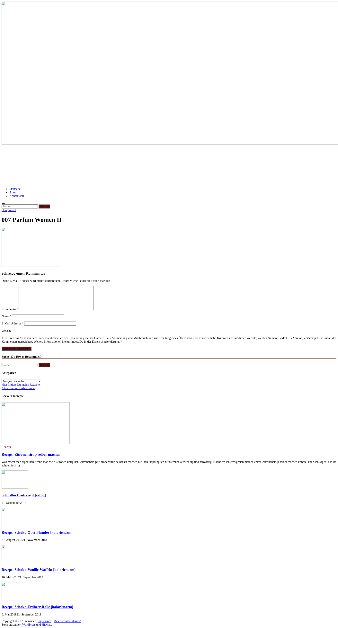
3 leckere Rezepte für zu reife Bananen (32, 166)
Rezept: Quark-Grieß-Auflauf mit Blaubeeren (203, 154)
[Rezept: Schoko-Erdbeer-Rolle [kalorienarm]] (14, 599)
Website (6, 330)
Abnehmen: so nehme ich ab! (263, 154)
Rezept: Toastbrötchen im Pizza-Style (92, 166)
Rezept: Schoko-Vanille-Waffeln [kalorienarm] (39, 570)
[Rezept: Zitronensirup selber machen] (36, 443)
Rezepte (7, 446)
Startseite (15, 188)
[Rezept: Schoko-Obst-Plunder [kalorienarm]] (15, 524)
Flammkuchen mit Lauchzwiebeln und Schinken (40, 154)
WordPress (28, 624)
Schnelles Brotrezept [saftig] (24, 495)
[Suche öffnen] (3, 203)
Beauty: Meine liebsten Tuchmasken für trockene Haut (123, 154)
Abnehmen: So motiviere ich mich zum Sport (158, 166)
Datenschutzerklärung (67, 621)
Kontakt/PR (16, 196)
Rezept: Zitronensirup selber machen (31, 454)
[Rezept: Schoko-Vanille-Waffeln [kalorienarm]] (14, 562)
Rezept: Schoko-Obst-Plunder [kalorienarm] (37, 532)
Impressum (44, 621)
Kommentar (10, 309)
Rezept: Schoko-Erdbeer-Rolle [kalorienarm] (37, 607)
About (13, 192)
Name (6, 316)
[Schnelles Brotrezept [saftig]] (15, 487)
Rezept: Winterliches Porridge (218, 166)
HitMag (46, 624)
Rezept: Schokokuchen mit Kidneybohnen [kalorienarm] (287, 166)
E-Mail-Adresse (12, 323)
